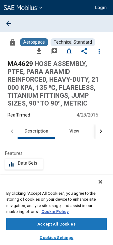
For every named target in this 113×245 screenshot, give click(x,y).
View (74, 130)
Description (36, 130)
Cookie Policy (55, 211)
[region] (56, 210)
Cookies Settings (56, 237)
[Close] (100, 182)
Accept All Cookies (56, 224)
